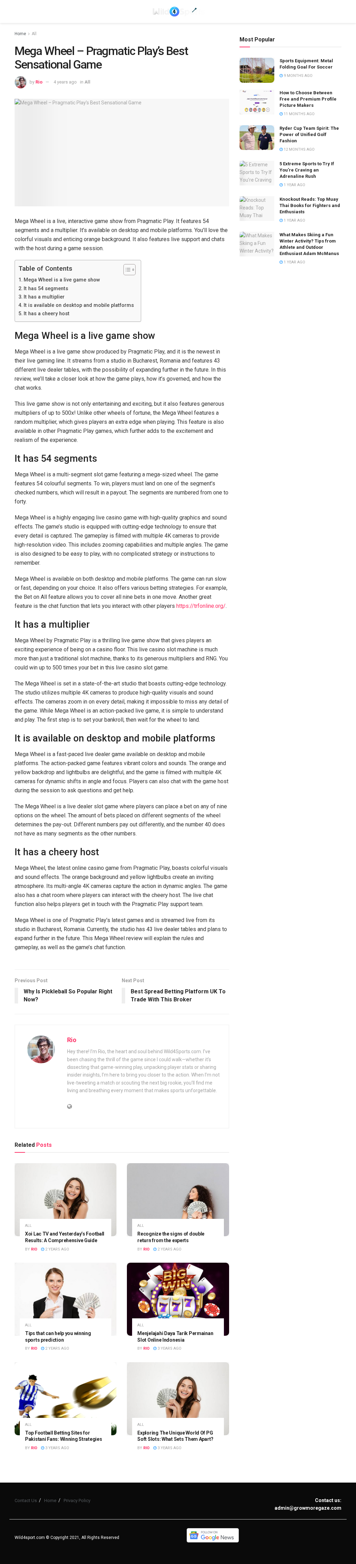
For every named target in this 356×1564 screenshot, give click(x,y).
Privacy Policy (77, 1500)
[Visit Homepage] (178, 11)
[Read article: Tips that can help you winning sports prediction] (65, 1299)
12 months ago (299, 149)
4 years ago (65, 82)
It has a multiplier (44, 297)
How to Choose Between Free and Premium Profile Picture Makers (308, 99)
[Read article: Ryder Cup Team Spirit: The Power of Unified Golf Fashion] (257, 137)
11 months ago (299, 114)
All (34, 33)
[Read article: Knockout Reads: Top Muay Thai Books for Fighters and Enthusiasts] (257, 208)
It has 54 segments (46, 289)
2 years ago (56, 1249)
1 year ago (294, 185)
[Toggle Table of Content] (126, 270)
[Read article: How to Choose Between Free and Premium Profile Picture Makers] (257, 102)
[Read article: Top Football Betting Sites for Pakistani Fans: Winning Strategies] (65, 1398)
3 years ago (168, 1348)
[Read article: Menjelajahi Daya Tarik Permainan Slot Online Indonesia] (178, 1299)
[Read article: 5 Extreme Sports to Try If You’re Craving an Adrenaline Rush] (257, 173)
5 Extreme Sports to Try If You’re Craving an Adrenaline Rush (307, 170)
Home (20, 33)
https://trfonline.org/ (201, 606)
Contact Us (26, 1500)
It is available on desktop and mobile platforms (79, 305)
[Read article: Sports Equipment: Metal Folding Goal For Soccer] (257, 70)
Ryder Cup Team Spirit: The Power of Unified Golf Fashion (309, 134)
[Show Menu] (18, 11)
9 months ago (298, 75)
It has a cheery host (47, 314)
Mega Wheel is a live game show (62, 280)
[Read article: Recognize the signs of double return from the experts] (178, 1199)
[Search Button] (337, 11)
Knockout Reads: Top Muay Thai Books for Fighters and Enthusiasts (310, 205)
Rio (38, 82)
